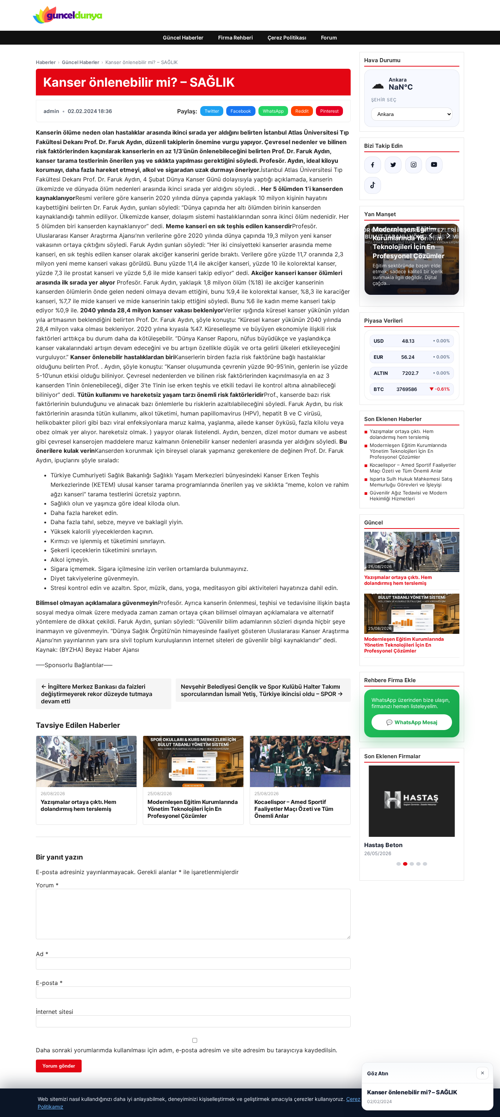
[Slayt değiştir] (398, 864)
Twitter (212, 111)
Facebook (241, 111)
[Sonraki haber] (447, 235)
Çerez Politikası (287, 37)
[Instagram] (413, 165)
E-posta (49, 982)
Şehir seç (384, 99)
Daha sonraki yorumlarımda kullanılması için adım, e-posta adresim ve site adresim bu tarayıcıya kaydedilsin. (186, 1050)
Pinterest (329, 111)
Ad (42, 954)
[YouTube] (434, 165)
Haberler (46, 62)
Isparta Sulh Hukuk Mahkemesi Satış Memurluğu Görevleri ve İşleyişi (411, 482)
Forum (329, 37)
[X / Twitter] (393, 165)
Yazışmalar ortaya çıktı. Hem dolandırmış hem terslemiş (401, 434)
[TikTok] (372, 185)
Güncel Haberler (183, 37)
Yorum (47, 885)
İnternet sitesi (54, 1011)
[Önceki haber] (432, 235)
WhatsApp (273, 111)
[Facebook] (372, 165)
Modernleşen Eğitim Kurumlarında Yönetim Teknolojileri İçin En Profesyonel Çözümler (408, 451)
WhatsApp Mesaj (411, 722)
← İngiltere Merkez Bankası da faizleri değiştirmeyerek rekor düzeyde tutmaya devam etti (96, 694)
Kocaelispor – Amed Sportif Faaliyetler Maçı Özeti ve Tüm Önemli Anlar (413, 468)
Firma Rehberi (235, 37)
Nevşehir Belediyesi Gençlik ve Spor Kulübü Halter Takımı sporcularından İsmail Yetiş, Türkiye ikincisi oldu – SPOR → (262, 690)
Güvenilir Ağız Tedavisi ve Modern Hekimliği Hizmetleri (408, 495)
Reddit (302, 111)
